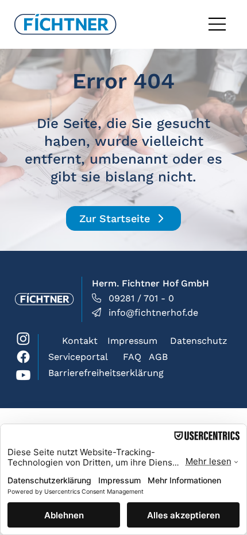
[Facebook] (23, 356)
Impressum (132, 340)
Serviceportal (78, 356)
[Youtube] (23, 375)
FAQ (132, 356)
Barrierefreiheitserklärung (106, 372)
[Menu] (217, 24)
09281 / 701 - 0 (141, 298)
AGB (158, 356)
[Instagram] (23, 338)
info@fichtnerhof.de (153, 312)
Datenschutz (198, 340)
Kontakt (80, 340)
